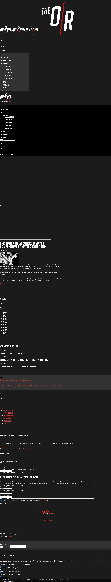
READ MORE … (4, 446)
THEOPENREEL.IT (47, 520)
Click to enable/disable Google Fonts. (10, 568)
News (4, 303)
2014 (4, 330)
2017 (3, 326)
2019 (4, 323)
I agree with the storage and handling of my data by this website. (25, 500)
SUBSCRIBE (3, 503)
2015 (4, 329)
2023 (4, 317)
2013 (4, 332)
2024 (4, 315)
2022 (4, 318)
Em (0, 283)
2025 (4, 313)
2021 (4, 320)
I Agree (10, 581)
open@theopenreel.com (26, 449)
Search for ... (6, 547)
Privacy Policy (43, 500)
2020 (4, 321)
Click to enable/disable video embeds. (10, 574)
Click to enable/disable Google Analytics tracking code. (15, 564)
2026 (4, 312)
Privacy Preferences (4, 581)
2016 (4, 327)
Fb (1, 283)
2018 (4, 324)
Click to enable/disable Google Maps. (10, 571)
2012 (4, 333)
